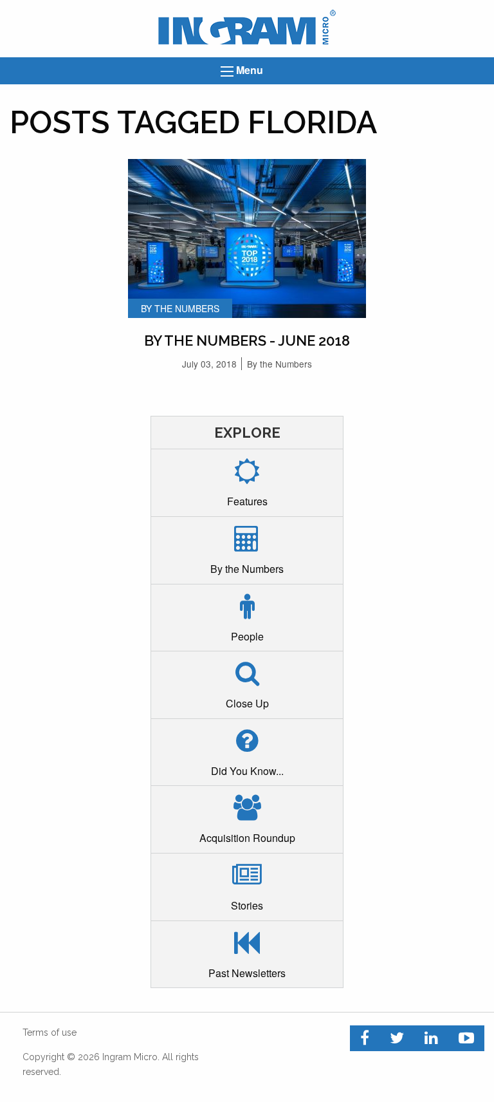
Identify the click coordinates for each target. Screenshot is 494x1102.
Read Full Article (247, 227)
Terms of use (50, 1032)
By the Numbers (279, 363)
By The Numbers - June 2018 (247, 340)
